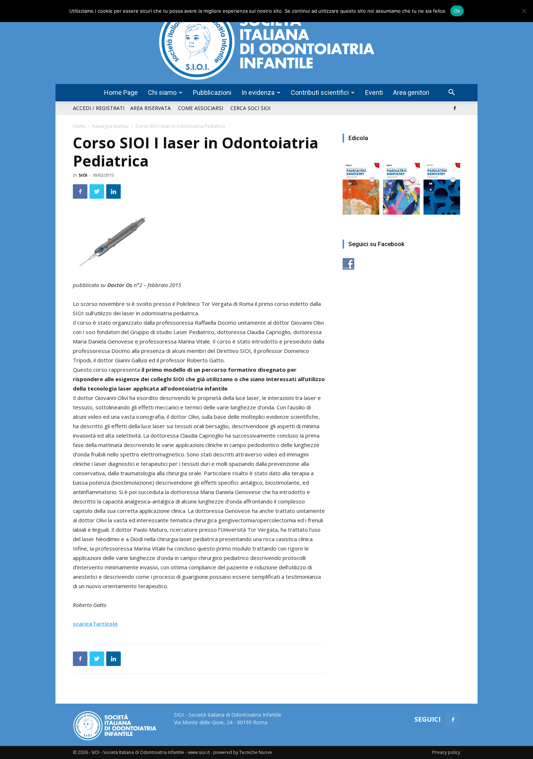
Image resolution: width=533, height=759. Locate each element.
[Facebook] (454, 108)
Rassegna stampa (110, 126)
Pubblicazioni (212, 92)
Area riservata (150, 108)
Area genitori (411, 92)
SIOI (83, 175)
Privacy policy (446, 752)
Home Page (121, 92)
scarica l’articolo (95, 623)
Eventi (374, 92)
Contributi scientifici (320, 92)
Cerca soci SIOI (250, 108)
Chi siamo (162, 92)
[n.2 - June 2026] (361, 185)
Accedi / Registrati (98, 108)
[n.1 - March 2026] (401, 185)
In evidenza (257, 92)
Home (79, 126)
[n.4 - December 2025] (441, 185)
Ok (457, 11)
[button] (451, 93)
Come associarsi (200, 108)
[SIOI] (266, 42)
